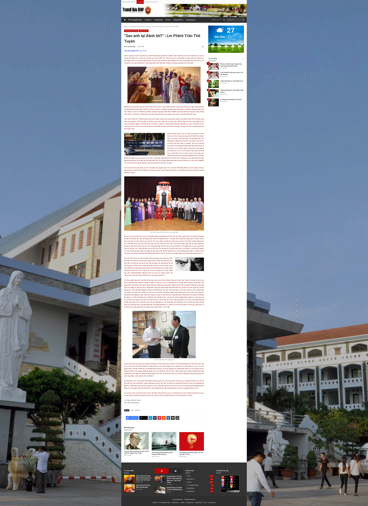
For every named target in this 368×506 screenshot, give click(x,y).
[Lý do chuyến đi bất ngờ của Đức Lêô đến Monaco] (213, 75)
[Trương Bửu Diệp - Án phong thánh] (137, 10)
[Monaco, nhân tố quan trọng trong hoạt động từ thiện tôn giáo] (213, 66)
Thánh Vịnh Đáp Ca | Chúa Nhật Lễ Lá (231, 81)
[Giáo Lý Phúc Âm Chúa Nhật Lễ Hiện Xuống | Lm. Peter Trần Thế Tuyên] (129, 479)
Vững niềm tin (177, 20)
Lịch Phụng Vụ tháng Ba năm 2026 (231, 99)
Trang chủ (155, 502)
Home (127, 26)
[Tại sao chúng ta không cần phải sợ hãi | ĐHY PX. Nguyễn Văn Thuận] (136, 440)
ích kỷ (131, 410)
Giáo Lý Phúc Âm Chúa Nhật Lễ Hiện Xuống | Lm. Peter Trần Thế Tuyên (144, 478)
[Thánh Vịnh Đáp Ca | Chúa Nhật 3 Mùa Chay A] (213, 93)
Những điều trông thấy (145, 26)
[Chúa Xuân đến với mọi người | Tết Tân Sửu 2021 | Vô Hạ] (191, 441)
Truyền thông (158, 20)
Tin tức (167, 20)
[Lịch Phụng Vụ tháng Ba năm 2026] (213, 102)
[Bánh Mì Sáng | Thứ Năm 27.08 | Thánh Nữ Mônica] (160, 490)
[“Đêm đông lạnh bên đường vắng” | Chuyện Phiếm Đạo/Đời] (164, 441)
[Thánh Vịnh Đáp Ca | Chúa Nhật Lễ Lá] (213, 84)
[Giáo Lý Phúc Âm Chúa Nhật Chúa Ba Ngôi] (129, 488)
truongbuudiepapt (130, 46)
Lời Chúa (147, 20)
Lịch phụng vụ (190, 20)
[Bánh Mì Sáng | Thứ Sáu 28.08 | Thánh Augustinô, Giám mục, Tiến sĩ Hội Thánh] (160, 479)
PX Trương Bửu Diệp (134, 20)
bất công (137, 410)
